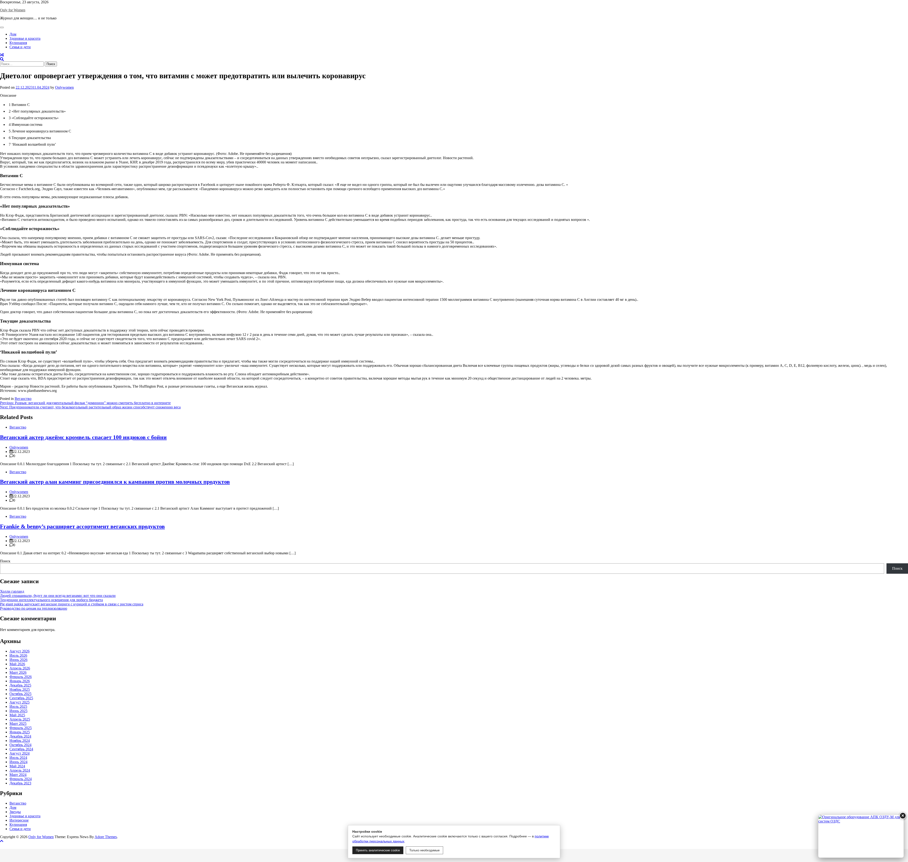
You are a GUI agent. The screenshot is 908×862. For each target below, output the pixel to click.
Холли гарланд (12, 591)
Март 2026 (17, 672)
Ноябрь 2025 (19, 689)
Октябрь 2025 (20, 694)
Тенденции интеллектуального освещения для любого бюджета (51, 600)
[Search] (2, 59)
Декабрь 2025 (20, 685)
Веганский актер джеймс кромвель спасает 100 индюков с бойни (83, 437)
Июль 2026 (18, 655)
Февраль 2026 (20, 677)
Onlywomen (64, 87)
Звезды (15, 812)
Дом (12, 34)
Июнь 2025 (18, 711)
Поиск (5, 561)
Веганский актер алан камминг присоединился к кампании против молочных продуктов (115, 482)
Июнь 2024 (18, 762)
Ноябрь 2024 (19, 741)
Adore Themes (106, 837)
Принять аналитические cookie (378, 850)
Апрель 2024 (19, 770)
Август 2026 (19, 651)
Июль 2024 (18, 758)
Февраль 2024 (20, 779)
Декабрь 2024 (20, 736)
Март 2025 (17, 724)
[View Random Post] (2, 55)
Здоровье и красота (24, 38)
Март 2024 (17, 775)
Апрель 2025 (19, 719)
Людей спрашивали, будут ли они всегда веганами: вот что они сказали (58, 596)
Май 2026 (17, 664)
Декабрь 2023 (20, 783)
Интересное (19, 820)
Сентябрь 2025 (21, 698)
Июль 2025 (18, 706)
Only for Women (12, 10)
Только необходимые (424, 850)
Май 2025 (17, 715)
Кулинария (18, 43)
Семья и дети (20, 47)
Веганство (23, 399)
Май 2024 (17, 766)
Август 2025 (19, 702)
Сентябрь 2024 (21, 749)
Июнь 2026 (18, 660)
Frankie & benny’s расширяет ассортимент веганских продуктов (82, 526)
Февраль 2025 (20, 728)
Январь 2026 (19, 681)
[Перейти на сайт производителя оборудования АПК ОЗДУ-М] (861, 836)
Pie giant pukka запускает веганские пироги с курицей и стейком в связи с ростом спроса (71, 604)
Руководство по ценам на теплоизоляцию (33, 608)
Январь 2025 (19, 732)
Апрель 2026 (19, 668)
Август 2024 (19, 753)
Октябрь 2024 (20, 745)
